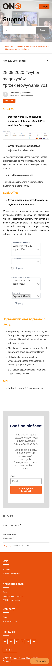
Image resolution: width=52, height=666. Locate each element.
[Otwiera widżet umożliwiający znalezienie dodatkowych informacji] (39, 661)
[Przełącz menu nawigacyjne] (37, 6)
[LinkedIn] (11, 516)
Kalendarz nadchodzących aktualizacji (33, 46)
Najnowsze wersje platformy (17, 49)
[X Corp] (8, 516)
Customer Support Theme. (21, 658)
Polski (9, 650)
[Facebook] (4, 516)
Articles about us (10, 621)
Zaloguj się (7, 546)
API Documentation (11, 600)
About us (6, 569)
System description (11, 573)
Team (5, 617)
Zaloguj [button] (44, 6)
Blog (5, 592)
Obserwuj (9, 101)
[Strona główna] (16, 8)
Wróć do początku (11, 525)
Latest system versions (13, 596)
